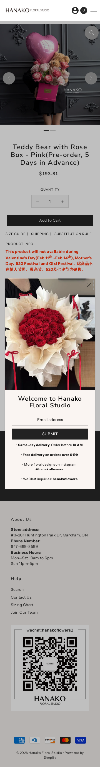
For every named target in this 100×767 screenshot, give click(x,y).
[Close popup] (89, 285)
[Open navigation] (93, 10)
